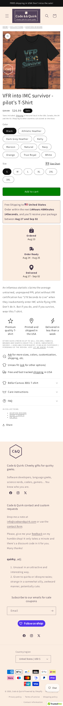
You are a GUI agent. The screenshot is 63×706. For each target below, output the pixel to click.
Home (5, 27)
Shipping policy (50, 697)
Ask (10, 354)
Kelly (40, 139)
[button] (7, 16)
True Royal (30, 154)
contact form (14, 526)
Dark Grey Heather (17, 139)
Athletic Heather (31, 131)
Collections (16, 27)
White (48, 154)
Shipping (19, 115)
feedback (37, 533)
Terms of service (32, 697)
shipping (38, 372)
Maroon (10, 146)
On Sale (13, 417)
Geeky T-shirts (17, 415)
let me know (39, 347)
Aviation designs (33, 27)
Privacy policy (15, 697)
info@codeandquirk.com (21, 521)
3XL (8, 179)
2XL (51, 171)
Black (9, 131)
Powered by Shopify (33, 691)
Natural (28, 146)
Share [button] (9, 424)
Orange (10, 154)
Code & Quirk (18, 691)
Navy (45, 146)
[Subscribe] (52, 611)
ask (22, 365)
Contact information (33, 702)
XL (39, 171)
